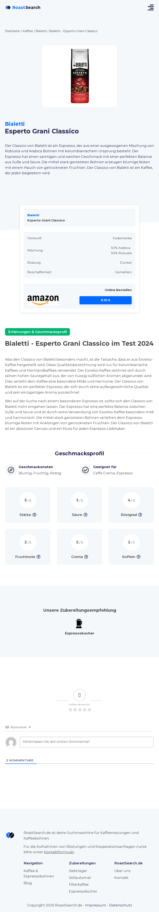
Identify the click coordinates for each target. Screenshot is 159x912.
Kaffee (28, 31)
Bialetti (41, 31)
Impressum (95, 905)
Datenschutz (120, 905)
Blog (28, 883)
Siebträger (78, 871)
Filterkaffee (79, 884)
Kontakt (121, 878)
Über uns (122, 871)
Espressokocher (83, 891)
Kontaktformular (59, 852)
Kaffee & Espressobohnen (39, 873)
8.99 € (105, 300)
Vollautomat (80, 878)
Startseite (12, 31)
